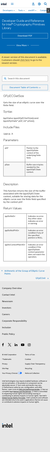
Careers (6, 314)
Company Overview (12, 288)
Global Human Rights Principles (13, 398)
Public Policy (8, 334)
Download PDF (25, 35)
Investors (6, 307)
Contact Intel (8, 294)
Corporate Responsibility (14, 321)
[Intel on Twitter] (10, 345)
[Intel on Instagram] (29, 345)
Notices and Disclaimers (22, 391)
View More (21, 45)
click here (25, 60)
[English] (39, 4)
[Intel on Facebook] (3, 345)
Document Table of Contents (24, 87)
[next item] (48, 10)
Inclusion (6, 327)
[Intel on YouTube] (23, 345)
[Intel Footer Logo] (7, 425)
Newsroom (7, 301)
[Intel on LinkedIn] (16, 345)
